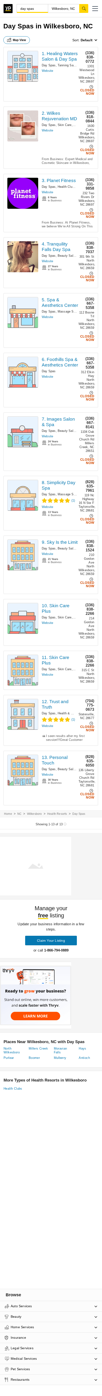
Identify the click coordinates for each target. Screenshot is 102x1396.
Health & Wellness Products (77, 713)
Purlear (9, 1058)
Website (47, 70)
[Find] (83, 8)
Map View (19, 40)
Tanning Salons (68, 65)
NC (19, 814)
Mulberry (60, 1058)
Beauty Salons (68, 255)
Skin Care (65, 125)
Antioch (84, 1058)
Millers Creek (38, 1048)
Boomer (34, 1058)
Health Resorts (57, 814)
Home (8, 814)
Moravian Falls (60, 1050)
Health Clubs (67, 186)
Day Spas (49, 65)
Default (87, 40)
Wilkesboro (34, 814)
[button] (95, 8)
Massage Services (71, 311)
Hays (82, 1048)
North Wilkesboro (12, 1050)
